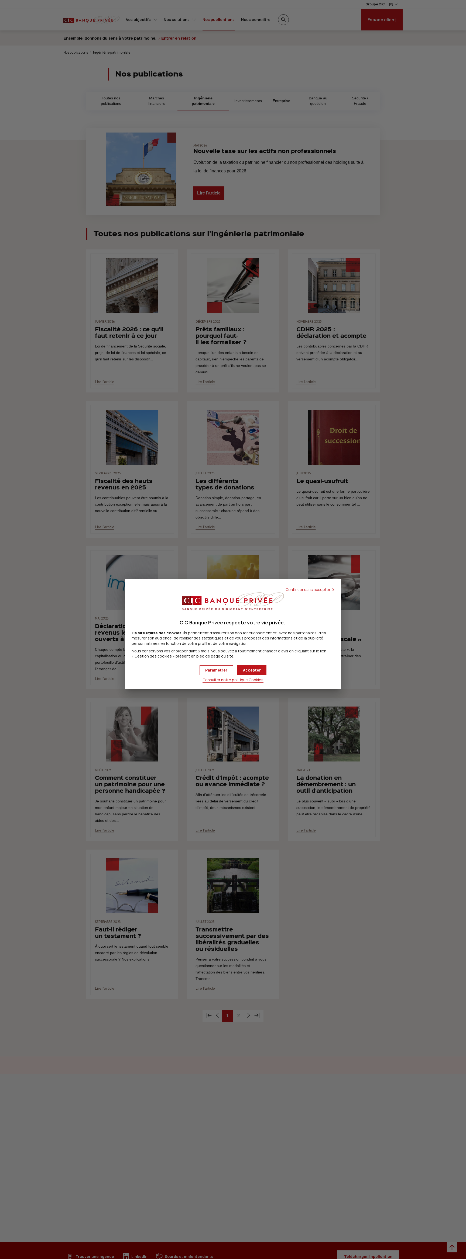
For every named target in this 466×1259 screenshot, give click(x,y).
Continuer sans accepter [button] (308, 589)
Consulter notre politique (233, 679)
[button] (251, 670)
